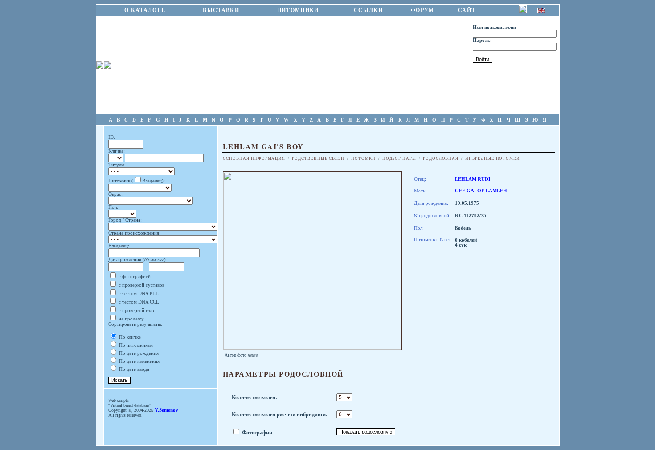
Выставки (221, 10)
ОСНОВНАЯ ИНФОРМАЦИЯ (254, 158)
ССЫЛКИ (368, 10)
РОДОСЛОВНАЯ (440, 158)
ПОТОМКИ (363, 158)
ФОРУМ (422, 10)
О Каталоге (145, 10)
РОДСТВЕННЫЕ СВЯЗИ (318, 158)
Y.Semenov (166, 410)
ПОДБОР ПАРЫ (399, 158)
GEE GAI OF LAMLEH (481, 190)
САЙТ (467, 10)
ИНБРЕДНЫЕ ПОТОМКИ (492, 158)
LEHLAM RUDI (472, 179)
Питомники (298, 10)
